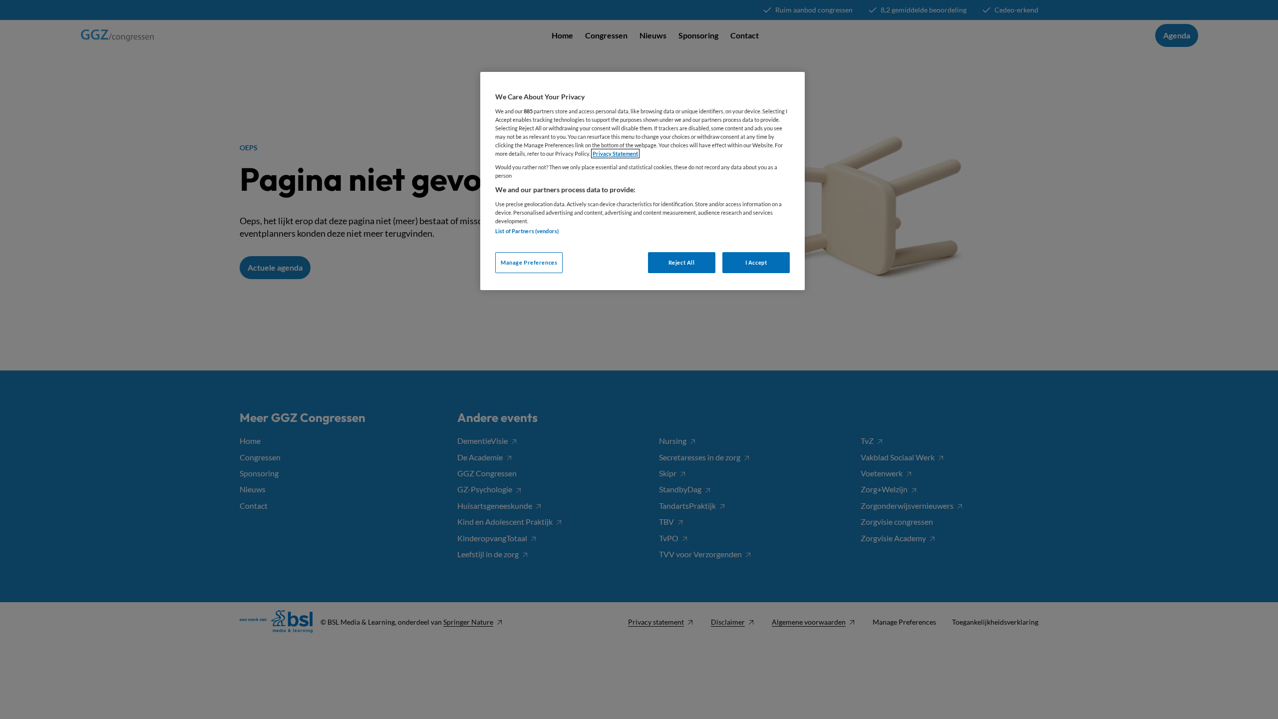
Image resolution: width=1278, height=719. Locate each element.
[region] (642, 181)
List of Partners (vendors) (527, 231)
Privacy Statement (615, 153)
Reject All (681, 262)
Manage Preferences (529, 262)
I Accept (756, 262)
